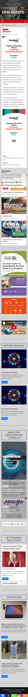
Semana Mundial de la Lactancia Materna (13, 192)
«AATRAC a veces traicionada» (10, 461)
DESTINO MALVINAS (12, 4)
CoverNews (10, 691)
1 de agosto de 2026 (15, 218)
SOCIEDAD (17, 456)
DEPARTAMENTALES (17, 3)
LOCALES (5, 456)
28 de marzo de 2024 (13, 34)
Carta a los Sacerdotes (10, 583)
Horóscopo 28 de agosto (9, 372)
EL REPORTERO (6, 194)
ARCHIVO (8, 3)
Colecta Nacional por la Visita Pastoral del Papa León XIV (12, 547)
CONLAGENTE (13, 12)
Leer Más (4, 382)
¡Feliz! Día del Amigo (9, 510)
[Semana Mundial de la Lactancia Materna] (14, 182)
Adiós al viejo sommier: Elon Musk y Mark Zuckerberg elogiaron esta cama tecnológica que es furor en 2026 (13, 625)
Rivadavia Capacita (7, 216)
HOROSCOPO (5, 370)
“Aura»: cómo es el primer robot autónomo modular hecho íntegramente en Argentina (11, 665)
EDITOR (5, 34)
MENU (19, 4)
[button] (2, 21)
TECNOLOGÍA (5, 621)
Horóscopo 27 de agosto (9, 409)
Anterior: (13, 158)
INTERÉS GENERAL (14, 370)
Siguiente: (11, 164)
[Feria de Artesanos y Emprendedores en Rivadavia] (14, 229)
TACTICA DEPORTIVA (14, 6)
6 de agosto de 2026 (15, 194)
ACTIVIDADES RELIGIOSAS (9, 569)
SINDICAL (11, 456)
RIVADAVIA (5, 29)
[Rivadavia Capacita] (14, 205)
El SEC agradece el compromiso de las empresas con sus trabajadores (14, 490)
